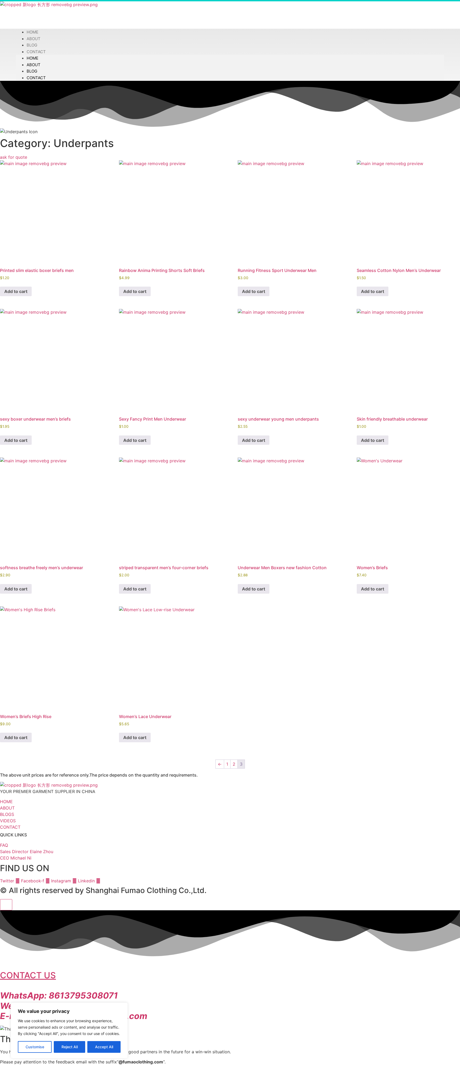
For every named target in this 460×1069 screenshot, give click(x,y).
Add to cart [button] (15, 291)
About (33, 64)
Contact (36, 51)
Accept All (104, 1047)
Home (32, 58)
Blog (32, 71)
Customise (35, 1047)
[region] (69, 1030)
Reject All (69, 1047)
